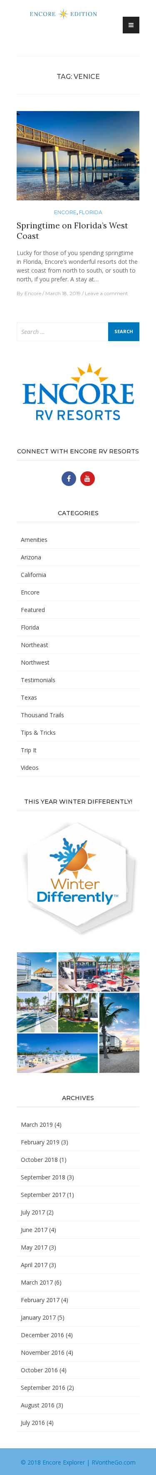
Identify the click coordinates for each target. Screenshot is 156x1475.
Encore (65, 212)
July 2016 (33, 1423)
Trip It (29, 750)
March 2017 (37, 1282)
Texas (29, 697)
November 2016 (42, 1352)
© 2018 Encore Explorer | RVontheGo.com (78, 1462)
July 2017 (33, 1212)
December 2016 (42, 1335)
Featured (33, 610)
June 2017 (34, 1230)
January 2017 (38, 1317)
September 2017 (43, 1195)
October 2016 (39, 1370)
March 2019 (37, 1124)
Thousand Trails (42, 715)
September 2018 (43, 1177)
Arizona (31, 557)
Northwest (35, 662)
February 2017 (40, 1300)
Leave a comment (106, 293)
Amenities (34, 540)
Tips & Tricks (38, 732)
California (33, 575)
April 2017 (34, 1265)
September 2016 (43, 1388)
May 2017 (34, 1247)
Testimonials (38, 680)
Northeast (34, 645)
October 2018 (39, 1160)
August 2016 (37, 1405)
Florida (90, 212)
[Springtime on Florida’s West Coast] (78, 159)
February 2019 (40, 1142)
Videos (30, 768)
